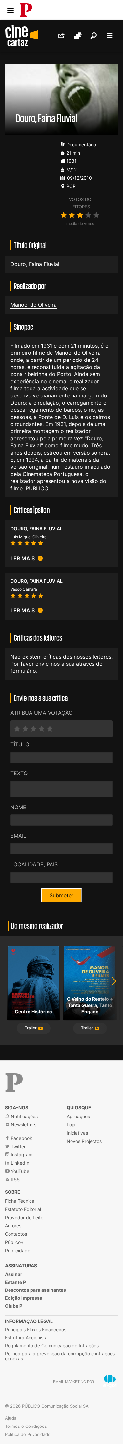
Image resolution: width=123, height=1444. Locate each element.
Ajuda (10, 1418)
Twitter (18, 1146)
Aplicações (78, 1116)
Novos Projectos (84, 1141)
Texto (19, 773)
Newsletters (23, 1124)
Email (18, 835)
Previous (13, 990)
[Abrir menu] (10, 10)
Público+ (14, 1242)
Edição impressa (23, 1298)
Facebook (21, 1138)
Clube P (13, 1306)
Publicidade (17, 1250)
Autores (13, 1225)
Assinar (13, 1274)
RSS (15, 1179)
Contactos (16, 1234)
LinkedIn (19, 1163)
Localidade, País (34, 864)
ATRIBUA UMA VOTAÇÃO (41, 712)
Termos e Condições (26, 1426)
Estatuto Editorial (23, 1209)
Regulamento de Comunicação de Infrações (52, 1345)
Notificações (24, 1116)
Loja (71, 1124)
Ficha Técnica (19, 1201)
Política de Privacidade (28, 1434)
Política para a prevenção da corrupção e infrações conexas (60, 1356)
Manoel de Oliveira (33, 304)
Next (110, 990)
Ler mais (23, 558)
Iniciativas (77, 1133)
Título (19, 744)
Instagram (21, 1154)
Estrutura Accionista (26, 1337)
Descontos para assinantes (35, 1290)
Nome (18, 807)
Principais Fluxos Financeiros (35, 1329)
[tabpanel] (33, 990)
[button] (34, 1028)
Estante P (15, 1282)
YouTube (19, 1171)
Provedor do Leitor (25, 1217)
